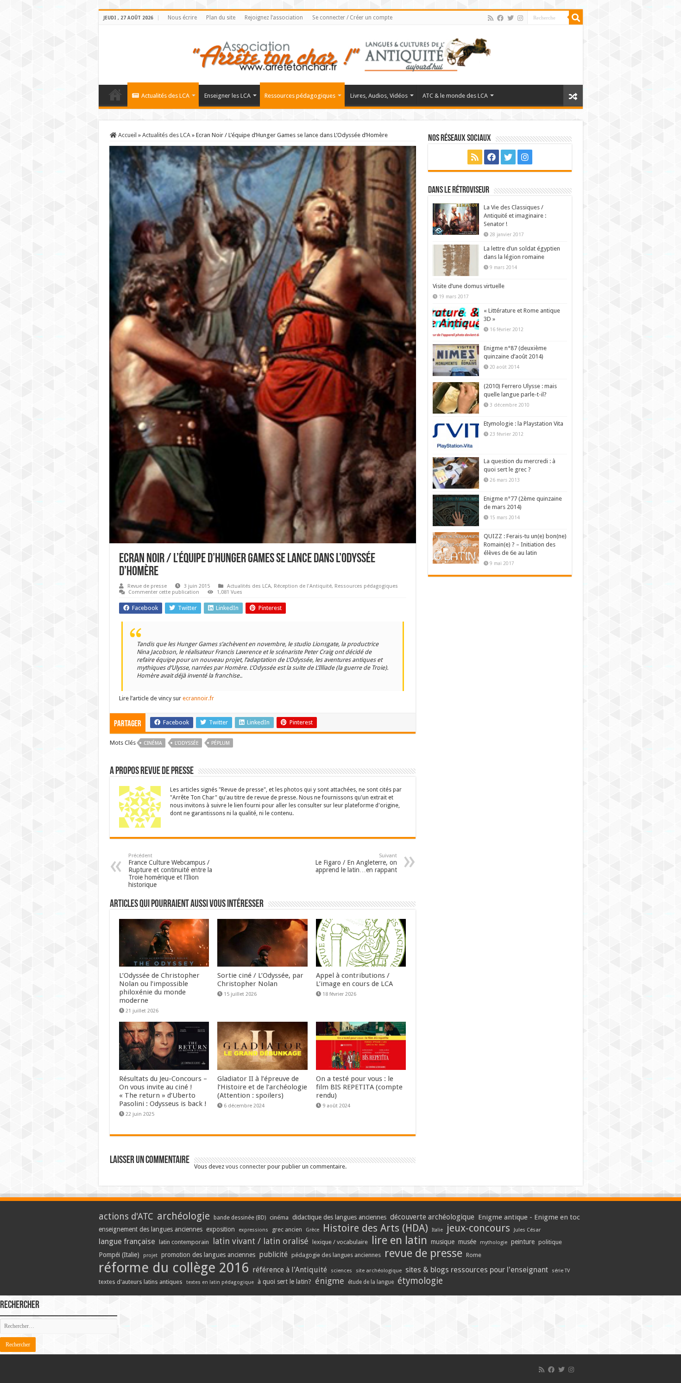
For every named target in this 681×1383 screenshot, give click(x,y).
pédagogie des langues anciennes (336, 1254)
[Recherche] (576, 18)
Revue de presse (147, 586)
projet (150, 1255)
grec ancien (287, 1229)
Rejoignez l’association (274, 17)
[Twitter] (510, 18)
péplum (220, 743)
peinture (523, 1241)
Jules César (527, 1229)
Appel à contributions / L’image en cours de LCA (354, 979)
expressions (253, 1230)
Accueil (127, 135)
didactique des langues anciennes (339, 1217)
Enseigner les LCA (227, 95)
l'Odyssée (187, 743)
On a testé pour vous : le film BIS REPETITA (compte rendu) (359, 1087)
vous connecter (246, 1166)
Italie (437, 1230)
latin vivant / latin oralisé (261, 1241)
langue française (127, 1241)
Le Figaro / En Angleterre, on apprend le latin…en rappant (356, 863)
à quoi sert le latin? (284, 1281)
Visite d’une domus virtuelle (468, 286)
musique (442, 1241)
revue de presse (423, 1253)
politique (550, 1241)
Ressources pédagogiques (300, 95)
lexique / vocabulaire (340, 1241)
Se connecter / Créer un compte (352, 17)
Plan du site (220, 17)
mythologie (493, 1242)
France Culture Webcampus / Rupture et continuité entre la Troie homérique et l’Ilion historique (170, 870)
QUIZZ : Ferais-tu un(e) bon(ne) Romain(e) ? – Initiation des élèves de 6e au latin (525, 544)
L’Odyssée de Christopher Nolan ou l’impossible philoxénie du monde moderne (159, 988)
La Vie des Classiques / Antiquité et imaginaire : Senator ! (515, 215)
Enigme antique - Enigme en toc (529, 1217)
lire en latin (399, 1240)
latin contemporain (184, 1241)
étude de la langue (371, 1282)
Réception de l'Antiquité (303, 586)
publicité (273, 1254)
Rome (473, 1254)
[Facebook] (500, 18)
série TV (561, 1271)
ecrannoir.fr (198, 698)
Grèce (312, 1230)
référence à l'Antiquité (289, 1269)
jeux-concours (478, 1228)
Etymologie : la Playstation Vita (523, 423)
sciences (341, 1270)
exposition (220, 1229)
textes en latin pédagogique (220, 1282)
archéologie (183, 1216)
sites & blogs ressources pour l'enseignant (476, 1269)
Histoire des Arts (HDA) (375, 1228)
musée (467, 1241)
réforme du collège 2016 (174, 1268)
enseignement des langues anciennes (150, 1229)
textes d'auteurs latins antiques (141, 1281)
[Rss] (490, 18)
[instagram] (520, 18)
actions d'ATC (126, 1216)
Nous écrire (182, 17)
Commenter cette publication (163, 592)
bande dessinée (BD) (240, 1217)
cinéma (153, 743)
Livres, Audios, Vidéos (379, 95)
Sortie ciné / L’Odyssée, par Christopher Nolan (260, 979)
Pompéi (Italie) (119, 1254)
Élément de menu (115, 94)
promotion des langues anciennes (208, 1254)
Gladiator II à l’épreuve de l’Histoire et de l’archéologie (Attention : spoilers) (262, 1087)
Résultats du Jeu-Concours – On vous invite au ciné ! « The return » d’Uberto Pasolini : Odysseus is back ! (163, 1091)
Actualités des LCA (165, 95)
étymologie (420, 1281)
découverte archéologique (432, 1217)
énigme (329, 1281)
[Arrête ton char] (341, 53)
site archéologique (379, 1270)
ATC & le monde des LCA (455, 95)
